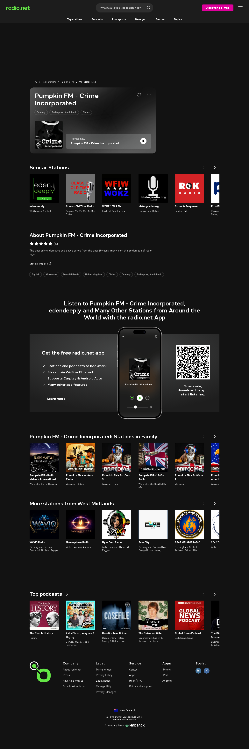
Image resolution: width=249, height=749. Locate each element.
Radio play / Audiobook (64, 112)
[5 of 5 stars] (50, 243)
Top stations (74, 19)
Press (66, 675)
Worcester (51, 274)
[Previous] (203, 166)
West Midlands (71, 274)
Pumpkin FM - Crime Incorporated (95, 143)
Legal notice (103, 680)
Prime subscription (140, 686)
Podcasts (97, 19)
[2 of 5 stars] (36, 243)
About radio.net (72, 669)
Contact (134, 669)
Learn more (56, 399)
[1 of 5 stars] (31, 243)
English (35, 274)
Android (167, 680)
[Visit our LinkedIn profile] (198, 671)
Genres (160, 19)
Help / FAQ (135, 680)
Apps (132, 675)
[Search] (148, 7)
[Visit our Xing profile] (206, 671)
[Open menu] (240, 7)
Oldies (86, 112)
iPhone (166, 669)
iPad (165, 675)
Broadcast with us (74, 686)
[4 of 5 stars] (45, 243)
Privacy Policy (104, 675)
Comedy (41, 112)
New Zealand (127, 710)
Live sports (119, 19)
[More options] (149, 95)
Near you (140, 19)
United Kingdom (94, 274)
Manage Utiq (103, 686)
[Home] (36, 81)
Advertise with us (73, 680)
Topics (178, 19)
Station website (39, 264)
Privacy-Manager (106, 692)
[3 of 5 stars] (41, 243)
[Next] (214, 166)
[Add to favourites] (139, 95)
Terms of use (103, 669)
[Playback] (143, 141)
